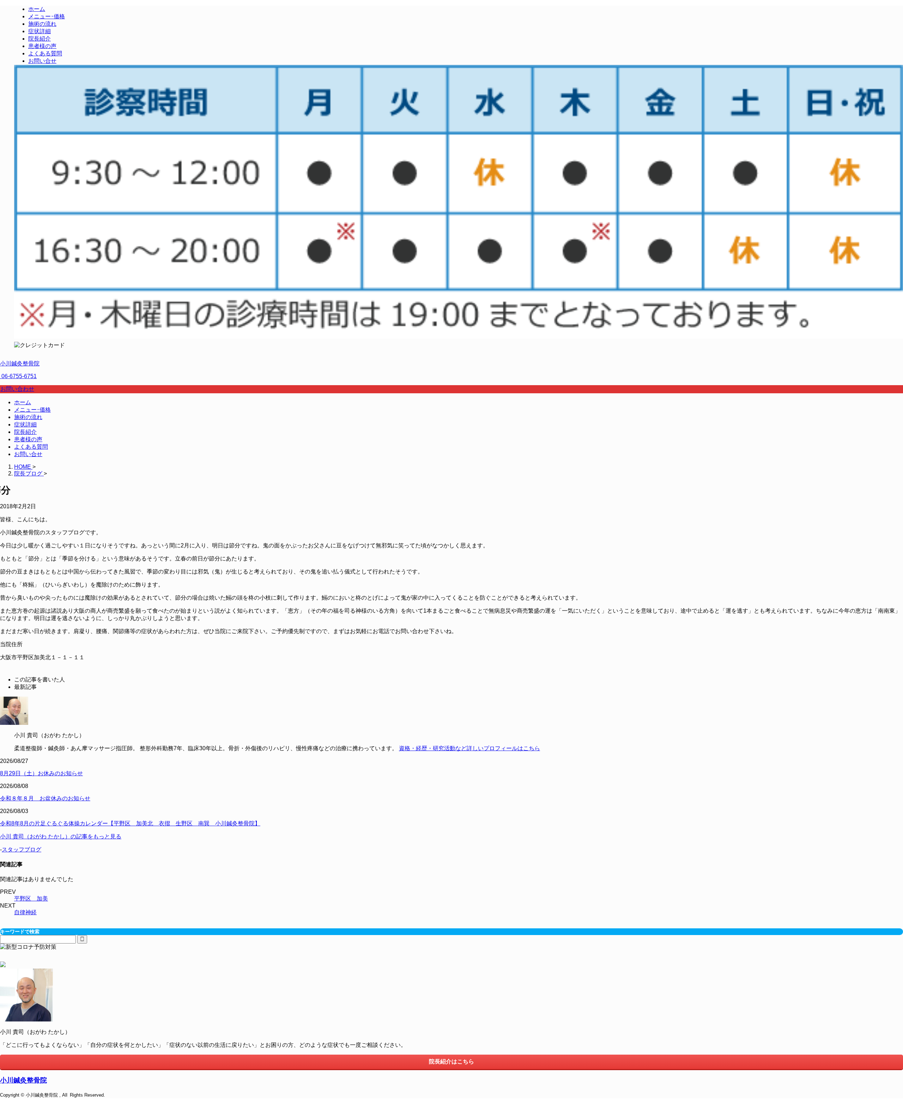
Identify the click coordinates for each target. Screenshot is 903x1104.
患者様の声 (28, 439)
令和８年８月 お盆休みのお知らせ (45, 798)
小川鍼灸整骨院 (20, 363)
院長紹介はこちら (451, 1061)
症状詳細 (25, 424)
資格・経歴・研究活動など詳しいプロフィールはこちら (469, 748)
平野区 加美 (31, 899)
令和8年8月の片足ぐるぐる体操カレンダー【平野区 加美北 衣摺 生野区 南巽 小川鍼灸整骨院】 (130, 823)
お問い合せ (28, 454)
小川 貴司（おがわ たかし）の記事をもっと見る (60, 836)
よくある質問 (31, 447)
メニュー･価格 (32, 410)
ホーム (22, 402)
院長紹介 (25, 432)
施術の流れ (28, 417)
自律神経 (25, 912)
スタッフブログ (21, 850)
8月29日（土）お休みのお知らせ (41, 773)
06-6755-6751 (18, 376)
